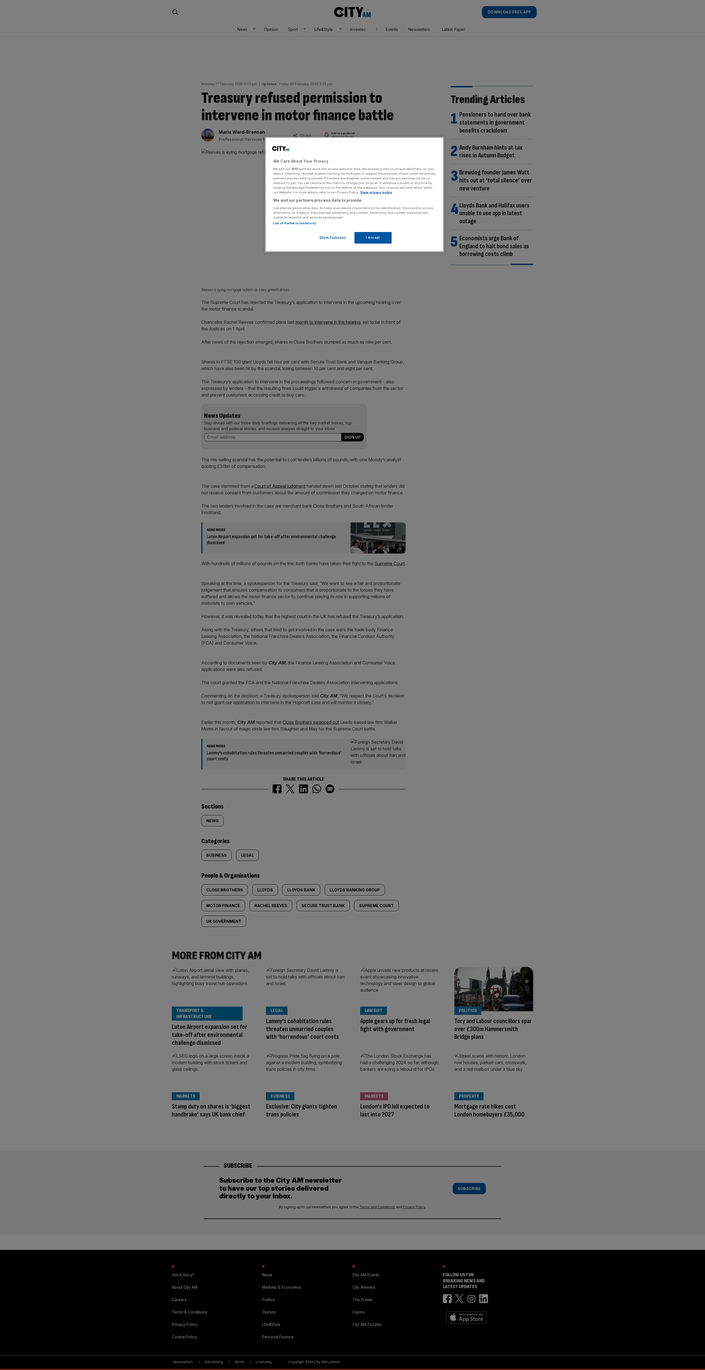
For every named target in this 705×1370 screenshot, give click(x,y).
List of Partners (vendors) (294, 223)
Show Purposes (332, 237)
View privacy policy (376, 192)
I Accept (373, 237)
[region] (354, 194)
